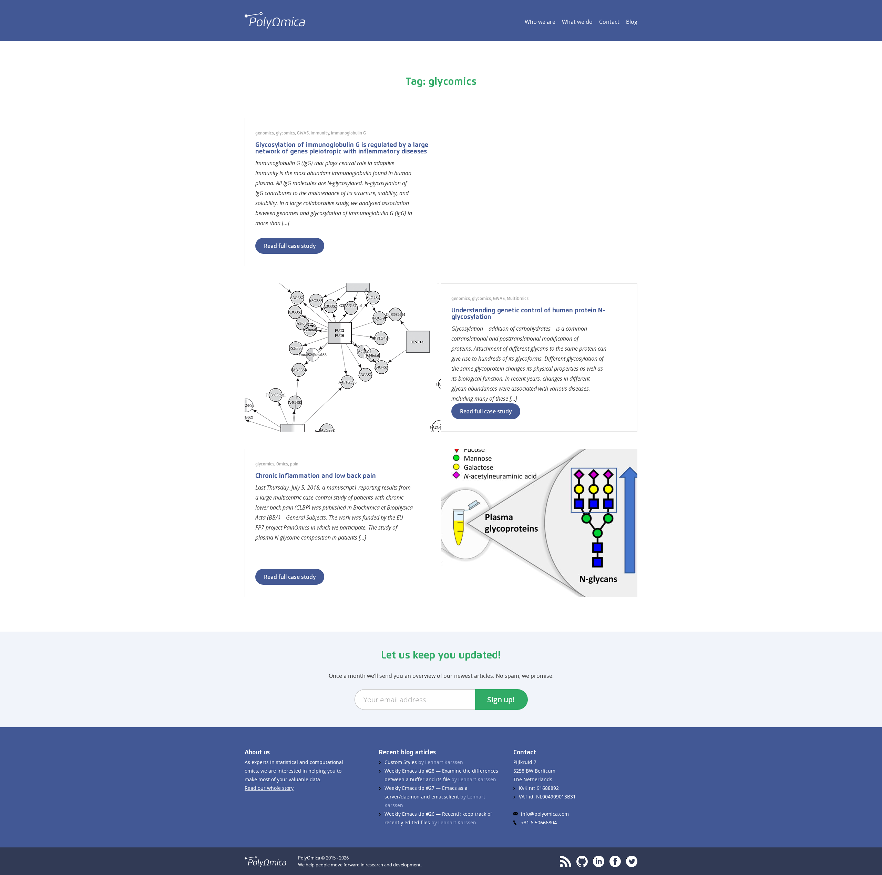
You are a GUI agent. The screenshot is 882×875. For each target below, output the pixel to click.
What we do (577, 21)
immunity (320, 133)
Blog (631, 21)
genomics (264, 133)
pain (294, 464)
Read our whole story (269, 788)
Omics (282, 464)
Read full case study (290, 246)
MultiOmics (518, 299)
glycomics (285, 133)
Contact (609, 21)
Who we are (540, 21)
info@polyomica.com (545, 814)
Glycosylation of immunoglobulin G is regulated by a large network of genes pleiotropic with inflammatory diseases (341, 148)
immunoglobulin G (348, 133)
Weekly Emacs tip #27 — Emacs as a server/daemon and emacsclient (434, 796)
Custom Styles (423, 762)
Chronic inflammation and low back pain (315, 476)
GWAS (303, 133)
